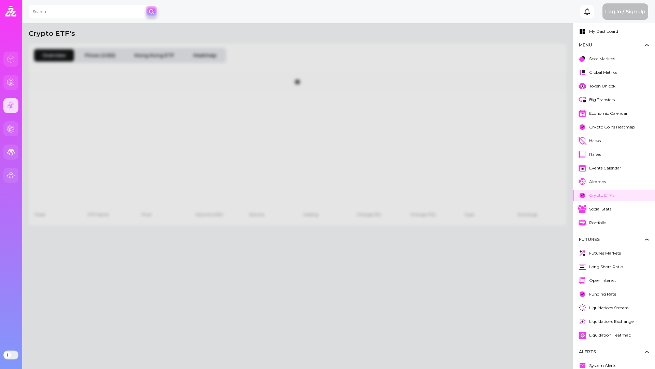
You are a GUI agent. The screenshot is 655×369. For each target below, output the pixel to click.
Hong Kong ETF (154, 55)
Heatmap (205, 55)
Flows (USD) (100, 55)
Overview (54, 55)
